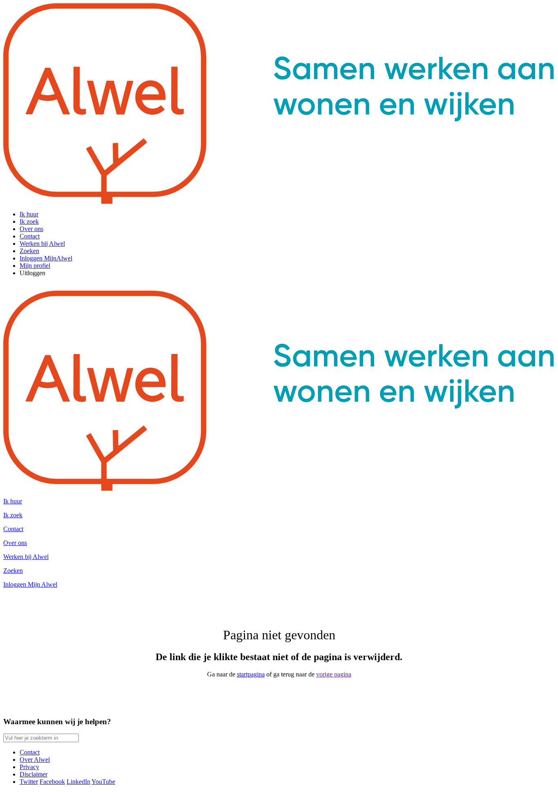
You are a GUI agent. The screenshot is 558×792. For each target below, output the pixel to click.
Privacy (29, 766)
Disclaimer (33, 774)
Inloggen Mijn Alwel (30, 584)
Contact (30, 752)
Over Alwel (35, 759)
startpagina (251, 674)
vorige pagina (333, 674)
